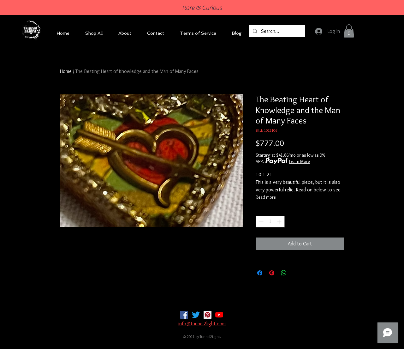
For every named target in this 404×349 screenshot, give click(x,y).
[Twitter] (196, 315)
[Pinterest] (207, 315)
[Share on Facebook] (260, 273)
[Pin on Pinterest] (272, 273)
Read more (266, 197)
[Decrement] (260, 221)
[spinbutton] (270, 221)
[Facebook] (184, 315)
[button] (348, 31)
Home (66, 71)
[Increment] (280, 221)
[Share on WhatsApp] (284, 273)
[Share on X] (296, 273)
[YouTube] (219, 315)
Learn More (299, 161)
